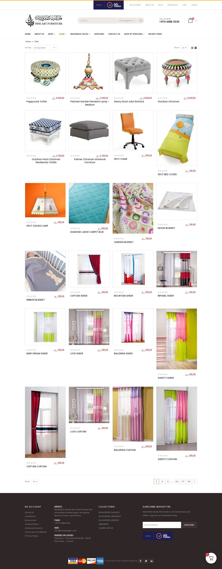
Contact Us (114, 34)
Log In (194, 5)
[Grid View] (192, 47)
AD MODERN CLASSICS (109, 512)
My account (30, 520)
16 (176, 481)
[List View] (195, 47)
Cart (184, 5)
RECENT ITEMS (155, 34)
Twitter (146, 561)
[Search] (140, 20)
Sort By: (28, 47)
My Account (135, 5)
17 (182, 481)
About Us (149, 5)
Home (28, 34)
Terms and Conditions (36, 532)
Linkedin (151, 561)
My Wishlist (173, 5)
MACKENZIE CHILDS (79, 34)
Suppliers (99, 34)
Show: (176, 47)
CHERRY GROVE (106, 528)
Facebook (140, 561)
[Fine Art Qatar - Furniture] (44, 20)
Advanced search (34, 528)
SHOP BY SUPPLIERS (133, 34)
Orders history (32, 524)
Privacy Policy (31, 535)
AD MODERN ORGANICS (110, 516)
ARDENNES (104, 524)
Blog (161, 5)
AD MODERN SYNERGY (109, 520)
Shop (50, 34)
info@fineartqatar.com (65, 530)
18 (188, 481)
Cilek (61, 34)
